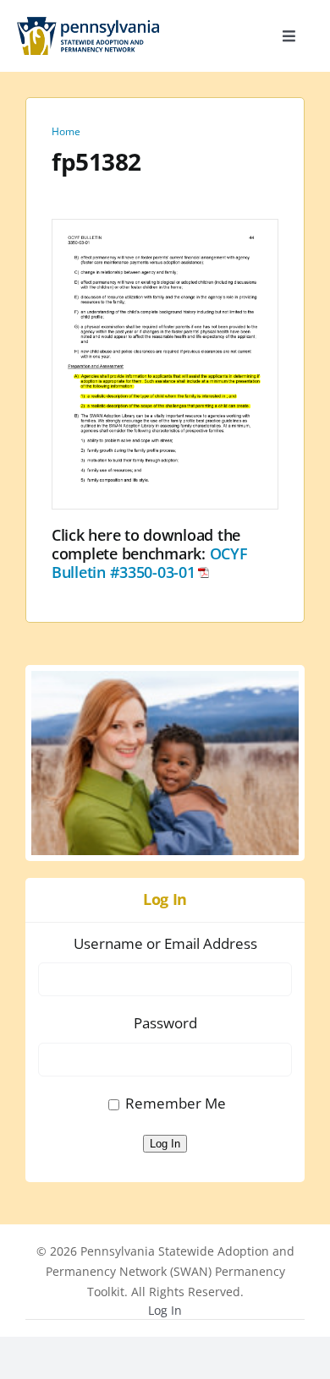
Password (165, 1023)
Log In (165, 1143)
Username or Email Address (165, 943)
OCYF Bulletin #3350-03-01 (150, 562)
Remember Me (175, 1103)
